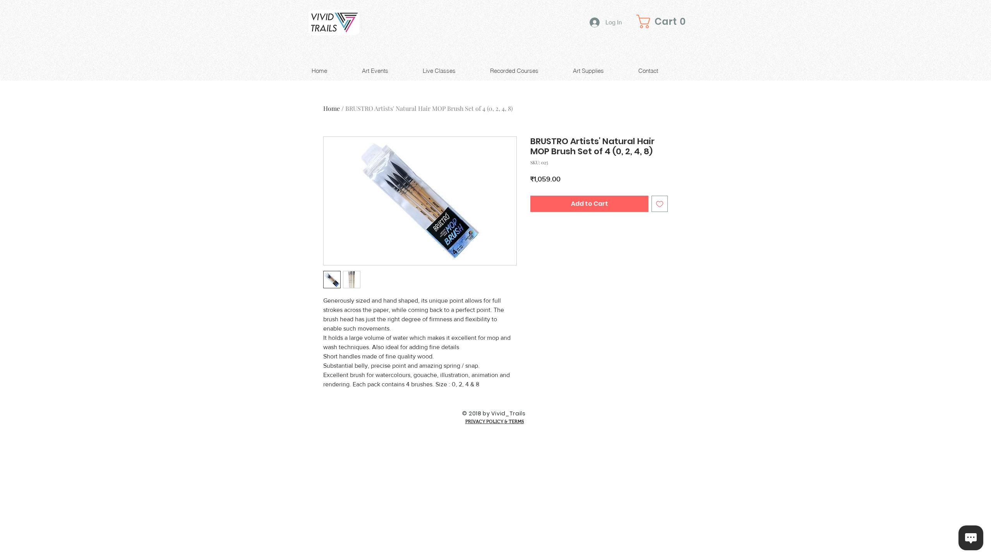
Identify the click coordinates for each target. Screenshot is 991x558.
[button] (663, 21)
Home (331, 108)
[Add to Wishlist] (660, 204)
